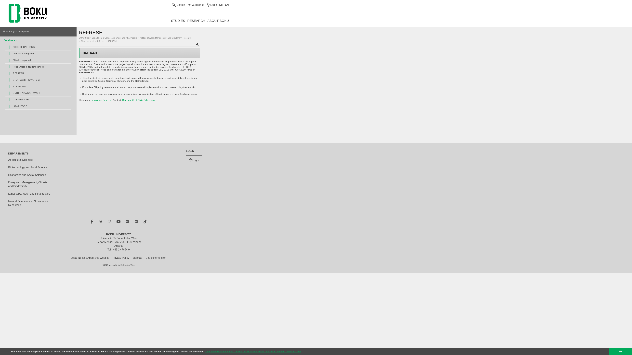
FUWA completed (22, 60)
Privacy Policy (121, 257)
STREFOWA (19, 86)
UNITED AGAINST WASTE (26, 93)
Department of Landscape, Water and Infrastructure (114, 38)
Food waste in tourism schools (28, 66)
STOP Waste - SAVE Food (26, 80)
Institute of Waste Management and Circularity (160, 38)
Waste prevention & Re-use (93, 41)
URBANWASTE (21, 99)
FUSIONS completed (24, 53)
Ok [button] (620, 351)
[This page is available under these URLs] (197, 45)
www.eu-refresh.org (102, 100)
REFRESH (18, 73)
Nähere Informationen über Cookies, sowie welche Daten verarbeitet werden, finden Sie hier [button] (253, 351)
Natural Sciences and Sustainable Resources (28, 203)
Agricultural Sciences (20, 159)
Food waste (10, 40)
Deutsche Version (155, 257)
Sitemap (137, 257)
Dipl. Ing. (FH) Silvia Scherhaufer (139, 100)
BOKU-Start (84, 38)
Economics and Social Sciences (27, 175)
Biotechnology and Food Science (27, 167)
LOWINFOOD (20, 106)
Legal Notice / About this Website (90, 257)
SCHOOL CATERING (24, 47)
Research (187, 38)
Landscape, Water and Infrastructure (29, 193)
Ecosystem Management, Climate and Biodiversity (27, 184)
